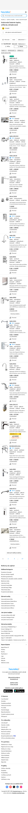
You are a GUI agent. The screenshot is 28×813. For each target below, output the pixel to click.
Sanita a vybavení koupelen (21, 19)
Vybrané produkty (6, 624)
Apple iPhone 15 (5, 647)
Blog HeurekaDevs (5, 712)
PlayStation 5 (4, 654)
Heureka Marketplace (6, 751)
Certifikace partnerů (6, 775)
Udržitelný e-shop (5, 779)
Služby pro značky (5, 753)
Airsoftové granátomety (7, 576)
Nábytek (3, 660)
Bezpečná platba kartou (7, 736)
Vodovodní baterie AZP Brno (8, 606)
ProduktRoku (4, 773)
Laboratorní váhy (5, 583)
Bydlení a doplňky (11, 19)
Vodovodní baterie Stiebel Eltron (9, 601)
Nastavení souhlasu (6, 731)
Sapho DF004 (12, 383)
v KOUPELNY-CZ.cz (14, 541)
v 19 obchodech (13, 190)
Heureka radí (4, 727)
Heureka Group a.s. (17, 791)
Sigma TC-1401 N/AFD (6, 638)
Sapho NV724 (12, 488)
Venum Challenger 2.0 (6, 629)
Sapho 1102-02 (13, 527)
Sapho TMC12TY (13, 404)
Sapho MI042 (12, 257)
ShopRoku (3, 770)
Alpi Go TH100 (13, 196)
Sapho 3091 (12, 235)
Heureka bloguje (5, 710)
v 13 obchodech (13, 72)
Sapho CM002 (12, 177)
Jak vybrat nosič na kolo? (7, 619)
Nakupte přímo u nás (6, 729)
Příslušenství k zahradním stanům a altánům (11, 579)
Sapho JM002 (12, 297)
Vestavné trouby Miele (6, 585)
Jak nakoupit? (4, 723)
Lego (2, 656)
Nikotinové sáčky (5, 581)
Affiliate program (5, 757)
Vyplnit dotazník (14, 684)
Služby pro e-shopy (5, 749)
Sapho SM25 (12, 342)
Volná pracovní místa (6, 705)
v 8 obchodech (12, 398)
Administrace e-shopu (6, 744)
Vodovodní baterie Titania (7, 603)
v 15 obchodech (13, 150)
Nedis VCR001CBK (5, 633)
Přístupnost (4, 716)
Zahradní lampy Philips (6, 587)
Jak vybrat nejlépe (6, 612)
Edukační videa (4, 760)
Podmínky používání (6, 703)
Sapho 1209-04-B (13, 136)
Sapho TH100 (12, 278)
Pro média (3, 708)
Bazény (3, 652)
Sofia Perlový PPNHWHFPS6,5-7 (9, 627)
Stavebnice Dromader (6, 572)
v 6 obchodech (12, 416)
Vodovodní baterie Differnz (7, 608)
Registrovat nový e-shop (7, 747)
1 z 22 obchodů (13, 440)
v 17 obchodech (13, 110)
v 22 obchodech (13, 130)
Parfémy (3, 649)
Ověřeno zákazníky (5, 768)
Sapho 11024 (12, 214)
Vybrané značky (5, 596)
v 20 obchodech (13, 377)
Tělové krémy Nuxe (5, 590)
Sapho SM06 (12, 469)
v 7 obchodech (12, 251)
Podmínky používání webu (18, 793)
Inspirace (3, 777)
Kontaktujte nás (14, 679)
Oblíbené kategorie (7, 569)
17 (22, 559)
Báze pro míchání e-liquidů (7, 574)
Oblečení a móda (5, 662)
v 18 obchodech (13, 229)
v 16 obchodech (13, 91)
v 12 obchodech (13, 502)
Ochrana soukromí (5, 734)
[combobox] (14, 15)
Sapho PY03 (12, 422)
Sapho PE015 (12, 364)
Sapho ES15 (12, 116)
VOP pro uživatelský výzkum (8, 738)
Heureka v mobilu (5, 725)
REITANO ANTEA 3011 (14, 446)
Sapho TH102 (12, 78)
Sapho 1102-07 (13, 58)
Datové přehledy (5, 755)
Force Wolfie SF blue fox (7, 631)
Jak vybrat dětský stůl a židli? (8, 615)
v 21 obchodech (13, 171)
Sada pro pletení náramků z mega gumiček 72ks (12, 636)
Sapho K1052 (12, 321)
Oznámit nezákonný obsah (7, 714)
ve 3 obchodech (13, 208)
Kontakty (3, 701)
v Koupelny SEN (13, 311)
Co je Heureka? (4, 699)
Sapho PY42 (12, 508)
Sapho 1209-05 (13, 156)
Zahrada (3, 658)
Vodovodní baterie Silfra (7, 599)
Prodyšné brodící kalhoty (7, 592)
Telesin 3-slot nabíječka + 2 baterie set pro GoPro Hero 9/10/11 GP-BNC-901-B (14, 640)
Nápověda (3, 762)
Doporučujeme (5, 645)
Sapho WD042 (12, 97)
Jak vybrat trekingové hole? (7, 617)
